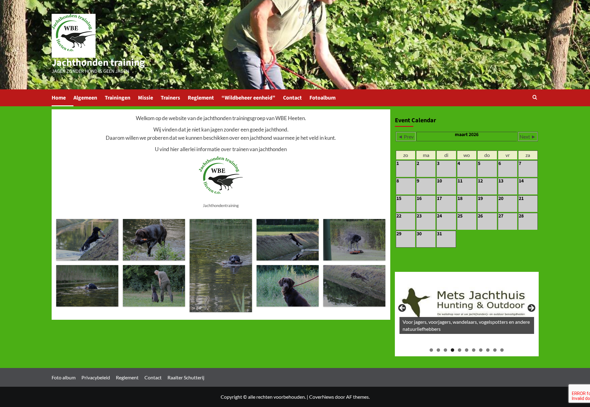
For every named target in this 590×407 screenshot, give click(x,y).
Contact (292, 98)
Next (531, 308)
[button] (535, 97)
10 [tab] (495, 350)
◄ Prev (406, 136)
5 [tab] (459, 350)
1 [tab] (431, 350)
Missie (145, 98)
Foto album (64, 377)
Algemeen (85, 98)
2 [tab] (438, 350)
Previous (402, 308)
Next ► (528, 136)
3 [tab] (445, 350)
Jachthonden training (98, 63)
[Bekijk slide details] (466, 305)
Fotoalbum (322, 98)
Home (59, 98)
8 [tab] (480, 350)
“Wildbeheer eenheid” (248, 98)
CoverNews (321, 397)
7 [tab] (473, 350)
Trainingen (117, 98)
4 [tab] (452, 350)
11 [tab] (502, 350)
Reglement (201, 98)
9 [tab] (488, 350)
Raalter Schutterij (185, 377)
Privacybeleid (95, 377)
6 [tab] (466, 350)
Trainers (170, 98)
